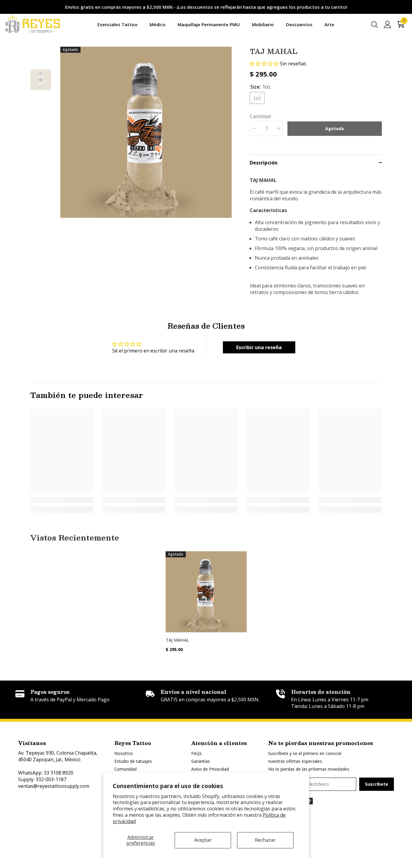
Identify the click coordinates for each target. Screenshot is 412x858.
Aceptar (203, 840)
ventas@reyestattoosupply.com (53, 786)
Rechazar (265, 840)
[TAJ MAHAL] (206, 591)
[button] (264, 63)
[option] (146, 132)
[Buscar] (374, 24)
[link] (61, 500)
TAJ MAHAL (177, 640)
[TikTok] (309, 801)
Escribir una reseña (259, 347)
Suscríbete (376, 784)
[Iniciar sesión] (387, 24)
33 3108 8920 (58, 772)
